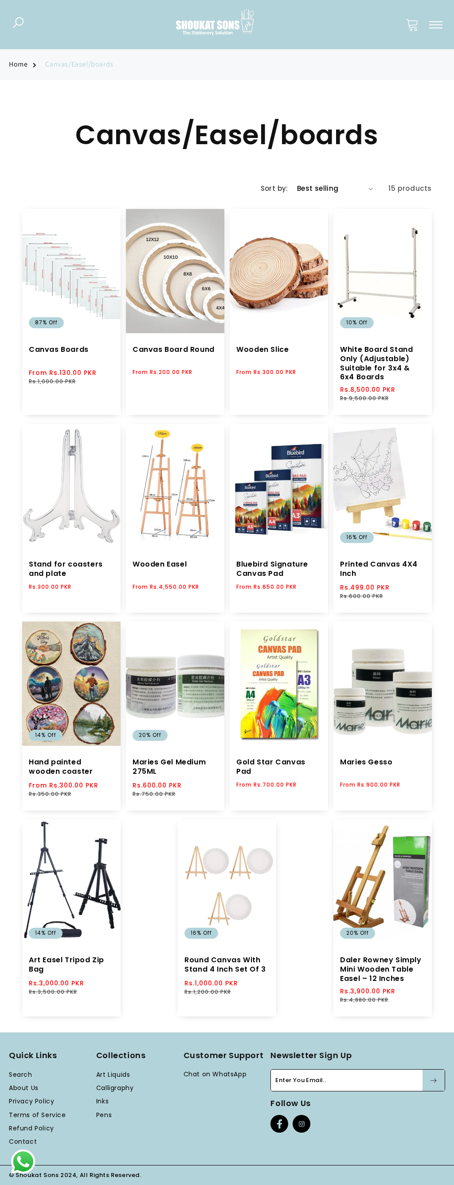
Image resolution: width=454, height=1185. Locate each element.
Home (18, 64)
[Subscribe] (434, 1080)
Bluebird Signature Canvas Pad (272, 569)
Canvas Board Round (174, 349)
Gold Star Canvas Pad (270, 767)
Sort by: (274, 188)
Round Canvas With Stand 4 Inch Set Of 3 (225, 965)
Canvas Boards (59, 349)
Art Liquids (113, 1074)
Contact (23, 1141)
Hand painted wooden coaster (61, 767)
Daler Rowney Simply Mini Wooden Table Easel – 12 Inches (380, 969)
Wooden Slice (262, 349)
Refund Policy (31, 1128)
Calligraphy (115, 1087)
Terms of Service (37, 1114)
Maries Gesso (366, 762)
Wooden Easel (160, 564)
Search (20, 1074)
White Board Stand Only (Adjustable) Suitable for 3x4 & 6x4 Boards (376, 363)
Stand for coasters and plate (66, 569)
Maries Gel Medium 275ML (169, 767)
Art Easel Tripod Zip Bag (66, 965)
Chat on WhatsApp (215, 1074)
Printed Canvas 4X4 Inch (379, 569)
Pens (104, 1114)
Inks (102, 1101)
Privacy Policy (31, 1101)
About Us (24, 1087)
